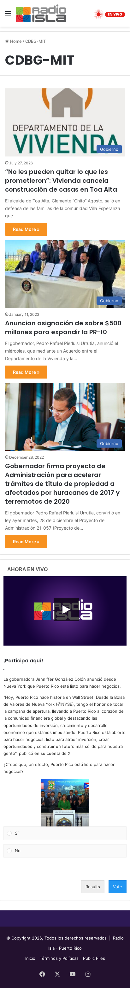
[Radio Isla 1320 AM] (41, 13)
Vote (117, 886)
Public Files (94, 958)
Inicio (30, 958)
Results (93, 886)
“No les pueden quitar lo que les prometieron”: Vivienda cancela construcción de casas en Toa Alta (61, 180)
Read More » (26, 229)
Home (15, 41)
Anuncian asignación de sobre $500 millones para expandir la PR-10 (63, 327)
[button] (65, 802)
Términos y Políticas (59, 958)
